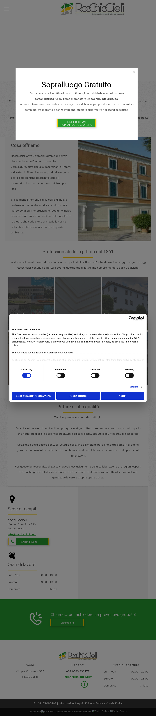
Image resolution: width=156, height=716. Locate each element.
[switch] (61, 375)
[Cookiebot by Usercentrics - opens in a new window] (131, 318)
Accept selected (78, 395)
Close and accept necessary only (33, 395)
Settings (133, 386)
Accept (122, 395)
